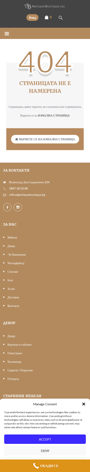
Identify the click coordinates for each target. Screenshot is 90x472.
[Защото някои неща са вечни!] (45, 7)
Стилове (13, 271)
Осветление (15, 353)
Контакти (13, 306)
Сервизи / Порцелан (20, 370)
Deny (45, 451)
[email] (4, 195)
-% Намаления (17, 254)
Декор (11, 246)
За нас (11, 288)
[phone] (4, 188)
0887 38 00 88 (18, 188)
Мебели (12, 237)
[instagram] (18, 207)
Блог (10, 280)
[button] (84, 404)
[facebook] (7, 207)
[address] (4, 182)
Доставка (13, 297)
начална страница (54, 115)
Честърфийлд (16, 263)
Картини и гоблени (20, 344)
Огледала (13, 378)
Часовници (15, 361)
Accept (45, 439)
